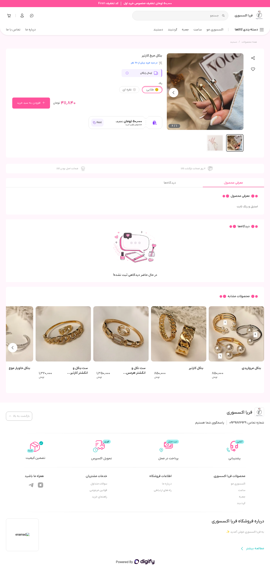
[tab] (233, 183)
